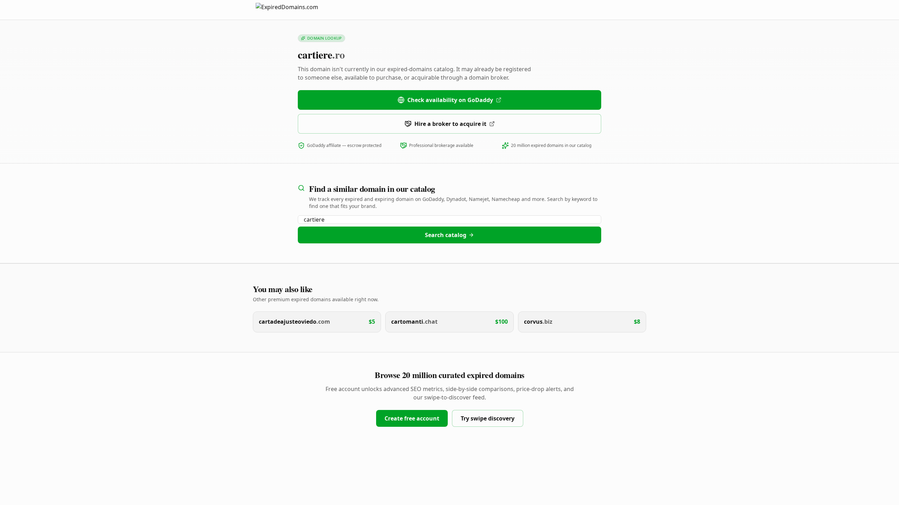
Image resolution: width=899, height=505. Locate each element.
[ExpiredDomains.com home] (294, 9)
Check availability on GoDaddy (450, 100)
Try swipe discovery (487, 418)
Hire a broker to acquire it (450, 124)
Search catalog (445, 235)
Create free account (412, 418)
